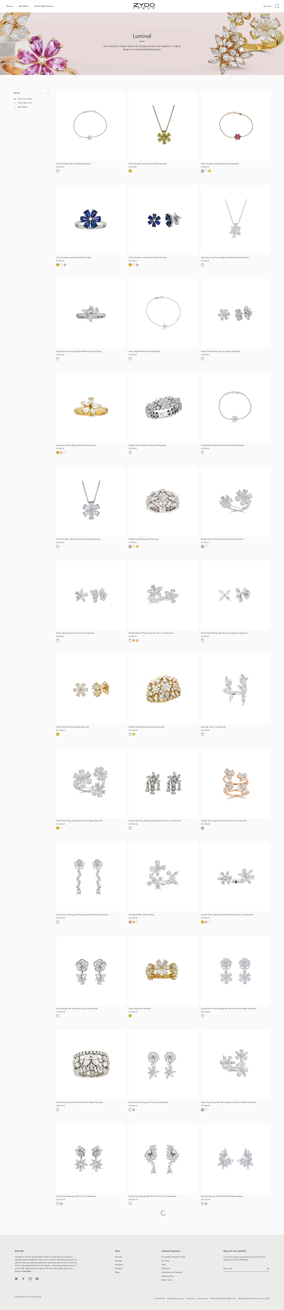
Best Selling (22, 106)
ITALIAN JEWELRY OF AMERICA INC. (223, 1298)
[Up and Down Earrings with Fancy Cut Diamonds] (163, 1065)
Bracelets (118, 1256)
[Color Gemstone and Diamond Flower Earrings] (163, 220)
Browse (9, 6)
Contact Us (166, 1268)
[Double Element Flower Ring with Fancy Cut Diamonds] (163, 595)
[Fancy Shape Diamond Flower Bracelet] (163, 313)
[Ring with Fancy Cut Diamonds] (236, 689)
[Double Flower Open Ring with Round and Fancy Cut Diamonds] (236, 877)
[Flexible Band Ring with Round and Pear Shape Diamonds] (91, 1065)
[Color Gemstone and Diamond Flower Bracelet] (236, 126)
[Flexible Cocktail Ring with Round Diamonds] (163, 689)
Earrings (118, 1260)
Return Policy (167, 1279)
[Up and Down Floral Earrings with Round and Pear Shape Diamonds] (236, 971)
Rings (117, 1272)
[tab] (31, 105)
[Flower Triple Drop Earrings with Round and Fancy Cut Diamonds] (163, 783)
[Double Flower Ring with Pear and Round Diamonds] (236, 501)
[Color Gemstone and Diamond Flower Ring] (91, 220)
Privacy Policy (190, 1298)
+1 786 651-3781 (159, 1298)
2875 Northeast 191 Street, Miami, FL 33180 (253, 1298)
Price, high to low (25, 102)
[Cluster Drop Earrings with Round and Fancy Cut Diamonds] (163, 1158)
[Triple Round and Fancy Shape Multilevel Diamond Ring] (91, 313)
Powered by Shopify (34, 1297)
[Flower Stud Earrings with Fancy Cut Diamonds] (91, 595)
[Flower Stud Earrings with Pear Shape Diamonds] (236, 313)
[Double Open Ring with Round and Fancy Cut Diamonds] (236, 783)
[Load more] (163, 1213)
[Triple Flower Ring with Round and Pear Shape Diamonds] (91, 783)
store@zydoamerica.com (175, 1298)
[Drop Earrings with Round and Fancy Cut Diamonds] (91, 971)
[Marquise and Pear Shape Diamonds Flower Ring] (91, 407)
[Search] (277, 6)
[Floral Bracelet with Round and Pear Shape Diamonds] (236, 407)
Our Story (165, 1260)
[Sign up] (267, 1268)
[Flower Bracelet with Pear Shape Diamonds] (91, 126)
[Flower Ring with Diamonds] (163, 971)
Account (267, 6)
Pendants (118, 1268)
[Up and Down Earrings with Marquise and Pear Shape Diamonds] (91, 877)
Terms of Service (202, 1298)
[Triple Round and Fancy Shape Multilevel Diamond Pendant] (236, 220)
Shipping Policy (168, 1276)
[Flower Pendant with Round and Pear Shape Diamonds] (91, 501)
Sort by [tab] (16, 92)
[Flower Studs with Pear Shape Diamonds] (91, 689)
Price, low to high (25, 98)
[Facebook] (23, 1278)
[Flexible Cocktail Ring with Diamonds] (163, 501)
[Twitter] (16, 1278)
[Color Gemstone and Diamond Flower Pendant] (163, 126)
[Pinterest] (37, 1278)
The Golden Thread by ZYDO (173, 1256)
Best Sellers (24, 6)
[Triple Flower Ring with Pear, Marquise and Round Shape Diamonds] (236, 1065)
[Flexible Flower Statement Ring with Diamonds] (163, 407)
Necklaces (119, 1264)
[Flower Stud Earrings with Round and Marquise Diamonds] (236, 595)
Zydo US (23, 1297)
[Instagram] (30, 1278)
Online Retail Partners (43, 6)
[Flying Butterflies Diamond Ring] (163, 877)
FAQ (163, 1264)
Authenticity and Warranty (172, 1272)
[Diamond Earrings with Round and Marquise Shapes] (236, 1158)
